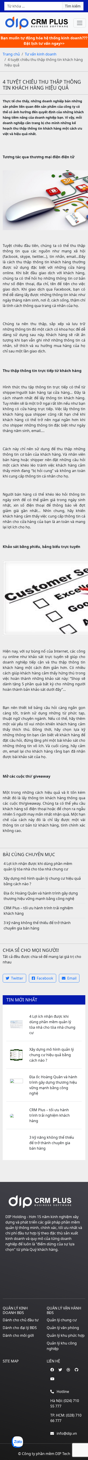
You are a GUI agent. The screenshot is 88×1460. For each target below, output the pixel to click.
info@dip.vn (66, 1433)
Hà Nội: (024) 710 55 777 (64, 1403)
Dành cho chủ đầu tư (21, 1319)
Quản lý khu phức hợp (66, 1335)
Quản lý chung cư (62, 1319)
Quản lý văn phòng (63, 1327)
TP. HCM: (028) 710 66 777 (65, 1418)
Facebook (44, 978)
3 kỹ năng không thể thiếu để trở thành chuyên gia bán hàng (51, 1143)
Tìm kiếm (73, 6)
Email (71, 978)
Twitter (16, 978)
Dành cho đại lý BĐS (20, 1327)
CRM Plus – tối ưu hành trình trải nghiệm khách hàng (49, 1115)
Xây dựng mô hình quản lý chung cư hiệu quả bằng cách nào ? (51, 1055)
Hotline (62, 1391)
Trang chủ (11, 54)
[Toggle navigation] (79, 23)
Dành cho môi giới (18, 1335)
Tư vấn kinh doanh (40, 54)
